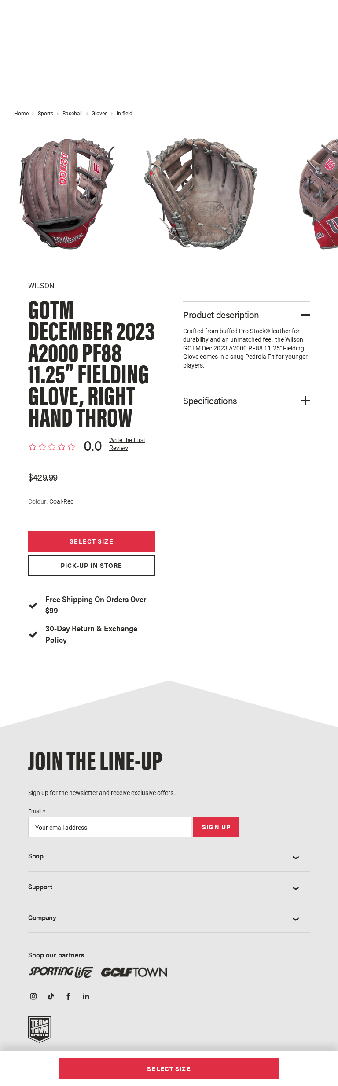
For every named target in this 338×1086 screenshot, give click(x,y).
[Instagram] (33, 997)
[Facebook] (68, 997)
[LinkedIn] (86, 997)
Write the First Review (127, 444)
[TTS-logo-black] (39, 1032)
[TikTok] (51, 997)
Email (36, 811)
